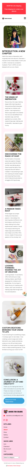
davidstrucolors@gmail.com (14, 415)
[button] (4, 420)
